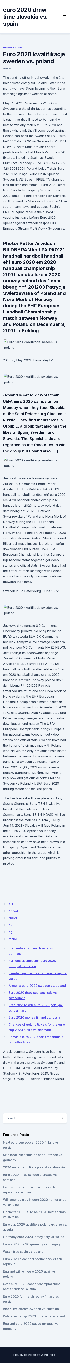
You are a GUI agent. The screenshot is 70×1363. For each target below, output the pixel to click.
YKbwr (13, 911)
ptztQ (13, 939)
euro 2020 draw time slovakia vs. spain (25, 16)
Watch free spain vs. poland (23, 1252)
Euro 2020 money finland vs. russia (34, 1017)
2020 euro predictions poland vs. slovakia (34, 1167)
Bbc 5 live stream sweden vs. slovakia (31, 1309)
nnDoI (13, 918)
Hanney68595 (13, 47)
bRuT (12, 925)
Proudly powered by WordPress (34, 1354)
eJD (11, 904)
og (10, 932)
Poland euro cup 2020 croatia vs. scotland (34, 1316)
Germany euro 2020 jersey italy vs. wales (33, 1237)
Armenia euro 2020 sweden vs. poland (37, 986)
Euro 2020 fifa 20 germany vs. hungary (32, 1244)
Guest (7, 68)
